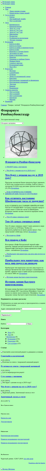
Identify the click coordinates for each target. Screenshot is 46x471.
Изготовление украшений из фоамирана (24, 80)
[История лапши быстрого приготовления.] (21, 277)
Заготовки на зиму (16, 53)
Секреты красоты (11, 90)
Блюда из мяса (14, 44)
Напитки (12, 57)
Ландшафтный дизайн (17, 19)
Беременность (14, 25)
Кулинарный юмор (16, 65)
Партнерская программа (10, 436)
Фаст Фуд (12, 67)
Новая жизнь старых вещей (19, 13)
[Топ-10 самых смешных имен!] (17, 217)
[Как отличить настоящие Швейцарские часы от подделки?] (25, 194)
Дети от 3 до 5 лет (16, 30)
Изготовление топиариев (18, 82)
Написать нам (6, 418)
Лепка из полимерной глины (19, 76)
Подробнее (15, 188)
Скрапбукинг (14, 73)
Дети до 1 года (14, 28)
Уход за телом (14, 92)
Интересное (10, 337)
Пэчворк (12, 74)
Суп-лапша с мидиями (11, 376)
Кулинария (9, 42)
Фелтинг (12, 71)
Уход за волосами (15, 96)
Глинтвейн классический (12, 356)
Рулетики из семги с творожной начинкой (20, 366)
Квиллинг (13, 78)
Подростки (13, 36)
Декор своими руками (17, 11)
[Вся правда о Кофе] (12, 235)
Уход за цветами (15, 21)
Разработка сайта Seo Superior (37, 463)
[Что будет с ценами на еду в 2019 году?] (20, 170)
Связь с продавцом (20, 167)
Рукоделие (9, 69)
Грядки (12, 17)
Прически (13, 98)
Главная (8, 7)
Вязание (12, 86)
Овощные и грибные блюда (19, 59)
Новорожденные (15, 26)
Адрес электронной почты (11, 309)
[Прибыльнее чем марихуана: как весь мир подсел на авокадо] (25, 256)
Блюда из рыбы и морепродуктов (21, 48)
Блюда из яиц (14, 49)
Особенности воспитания (18, 38)
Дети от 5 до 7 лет (16, 32)
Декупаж (12, 84)
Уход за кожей (14, 94)
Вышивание (13, 88)
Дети (7, 23)
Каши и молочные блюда (18, 55)
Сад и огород (10, 15)
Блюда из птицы (15, 46)
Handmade (9, 101)
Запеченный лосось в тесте (13, 397)
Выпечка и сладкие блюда (18, 51)
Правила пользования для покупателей (15, 439)
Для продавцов (6, 422)
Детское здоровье (15, 40)
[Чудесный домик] (8, 2)
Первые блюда (14, 61)
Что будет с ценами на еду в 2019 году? (19, 387)
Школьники (13, 34)
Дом (6, 9)
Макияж (12, 99)
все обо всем (28, 459)
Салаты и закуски (15, 63)
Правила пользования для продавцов (14, 443)
